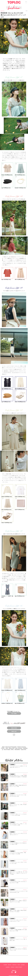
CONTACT (12, 967)
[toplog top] (14, 2)
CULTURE (22, 964)
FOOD (19, 964)
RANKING (8, 967)
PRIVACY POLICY (18, 967)
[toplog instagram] (12, 972)
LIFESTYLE (14, 964)
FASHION (5, 964)
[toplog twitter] (16, 972)
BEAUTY (9, 964)
